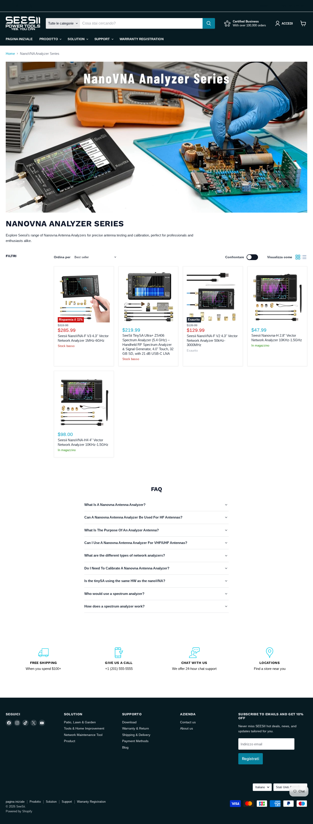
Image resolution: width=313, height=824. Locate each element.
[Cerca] (209, 23)
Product (69, 741)
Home (10, 53)
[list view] (304, 257)
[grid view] (298, 257)
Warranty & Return (135, 728)
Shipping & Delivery (136, 735)
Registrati (250, 758)
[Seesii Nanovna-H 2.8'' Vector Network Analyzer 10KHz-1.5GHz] (277, 296)
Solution (76, 39)
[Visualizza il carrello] (303, 23)
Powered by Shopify (19, 811)
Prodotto (49, 39)
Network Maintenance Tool (83, 735)
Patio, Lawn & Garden (80, 722)
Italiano (264, 5)
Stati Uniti (292, 5)
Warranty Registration (142, 39)
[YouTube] (38, 6)
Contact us (188, 722)
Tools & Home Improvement (84, 728)
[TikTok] (23, 6)
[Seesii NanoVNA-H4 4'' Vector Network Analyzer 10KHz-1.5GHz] (84, 401)
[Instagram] (16, 6)
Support (102, 39)
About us (186, 728)
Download (129, 722)
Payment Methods (135, 741)
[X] (31, 6)
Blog (125, 747)
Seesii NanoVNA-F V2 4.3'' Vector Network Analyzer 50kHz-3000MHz (212, 340)
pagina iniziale (19, 39)
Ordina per (62, 257)
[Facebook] (9, 6)
